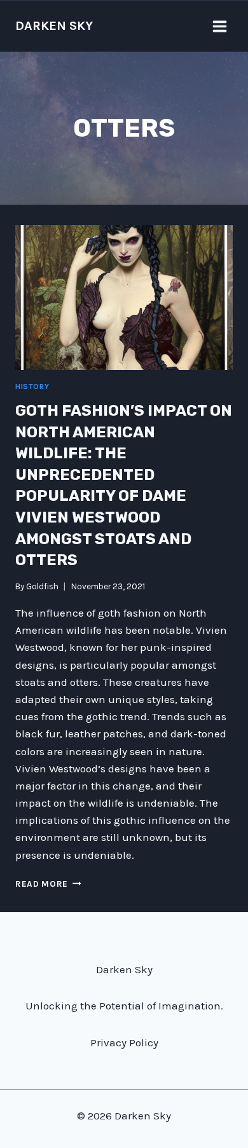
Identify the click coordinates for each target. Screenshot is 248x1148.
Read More (48, 884)
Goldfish (42, 586)
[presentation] (124, 297)
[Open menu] (219, 26)
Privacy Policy (124, 1042)
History (32, 386)
